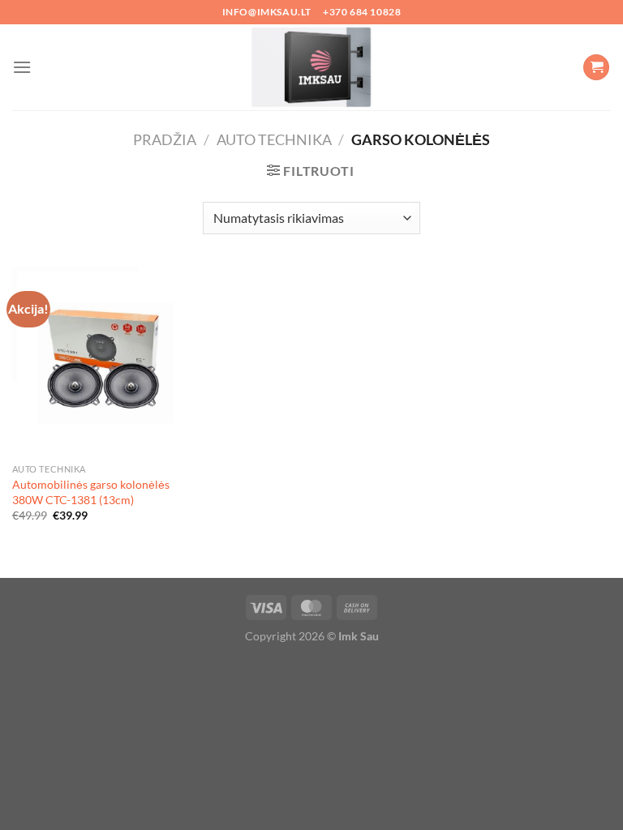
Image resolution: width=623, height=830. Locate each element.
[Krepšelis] (596, 67)
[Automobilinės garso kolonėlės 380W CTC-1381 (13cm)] (106, 361)
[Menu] (22, 67)
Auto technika (274, 139)
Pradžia (164, 139)
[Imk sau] (311, 67)
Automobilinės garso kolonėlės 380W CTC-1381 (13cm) (91, 492)
